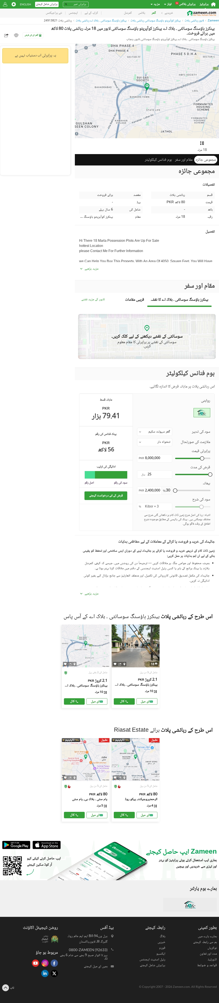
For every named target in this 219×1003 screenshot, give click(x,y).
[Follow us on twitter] (53, 977)
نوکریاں (212, 948)
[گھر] (213, 4)
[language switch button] (25, 4)
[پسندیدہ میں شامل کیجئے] (65, 664)
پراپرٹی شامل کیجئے (152, 965)
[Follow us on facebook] (53, 967)
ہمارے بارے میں (207, 936)
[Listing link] (86, 666)
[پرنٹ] (16, 35)
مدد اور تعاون (208, 954)
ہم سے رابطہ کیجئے (205, 942)
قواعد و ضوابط (207, 965)
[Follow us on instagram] (44, 967)
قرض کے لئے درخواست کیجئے (106, 495)
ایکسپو (160, 954)
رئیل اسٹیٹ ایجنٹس (152, 959)
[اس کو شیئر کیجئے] (70, 664)
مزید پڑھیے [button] (91, 269)
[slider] (202, 458)
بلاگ (162, 936)
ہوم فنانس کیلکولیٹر (158, 159)
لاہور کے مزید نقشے (93, 299)
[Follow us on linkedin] (44, 977)
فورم (162, 948)
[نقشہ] (74, 664)
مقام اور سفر (183, 159)
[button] (154, 432)
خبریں (161, 942)
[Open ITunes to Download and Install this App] (45, 848)
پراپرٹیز (204, 4)
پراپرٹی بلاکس (185, 4)
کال (72, 701)
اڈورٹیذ (212, 959)
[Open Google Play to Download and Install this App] (16, 848)
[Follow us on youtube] (34, 967)
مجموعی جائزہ (205, 159)
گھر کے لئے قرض (31, 35)
